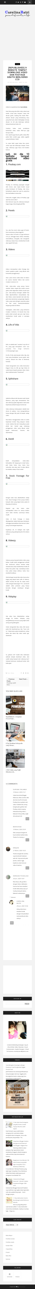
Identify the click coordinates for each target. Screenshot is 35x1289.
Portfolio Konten (10, 1239)
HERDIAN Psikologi (21, 876)
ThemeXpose (22, 1286)
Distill (11, 438)
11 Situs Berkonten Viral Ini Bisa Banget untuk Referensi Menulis (21, 1200)
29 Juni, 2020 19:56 (22, 906)
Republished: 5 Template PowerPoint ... (14, 718)
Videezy (12, 540)
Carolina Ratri (13, 82)
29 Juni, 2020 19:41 (18, 878)
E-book (8, 1252)
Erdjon (16, 848)
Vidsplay (12, 596)
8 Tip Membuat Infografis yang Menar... (14, 744)
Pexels (11, 210)
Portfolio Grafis (10, 1242)
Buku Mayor (9, 1235)
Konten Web (9, 1245)
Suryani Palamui (20, 789)
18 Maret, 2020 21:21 (19, 792)
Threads (17, 1276)
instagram (9, 1276)
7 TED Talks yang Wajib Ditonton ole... (13, 771)
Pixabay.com (14, 164)
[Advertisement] (17, 35)
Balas (27, 818)
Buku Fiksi (8, 1256)
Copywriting (9, 1249)
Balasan (13, 897)
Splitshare (13, 378)
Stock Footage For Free (17, 476)
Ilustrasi (8, 1259)
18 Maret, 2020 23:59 (19, 829)
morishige (17, 827)
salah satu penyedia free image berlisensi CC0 (17, 349)
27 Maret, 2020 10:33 (19, 850)
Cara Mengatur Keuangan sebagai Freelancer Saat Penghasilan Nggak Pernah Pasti (15, 1067)
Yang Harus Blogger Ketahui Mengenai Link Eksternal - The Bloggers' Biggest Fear (20, 1143)
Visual (17, 64)
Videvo (11, 249)
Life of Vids (13, 324)
